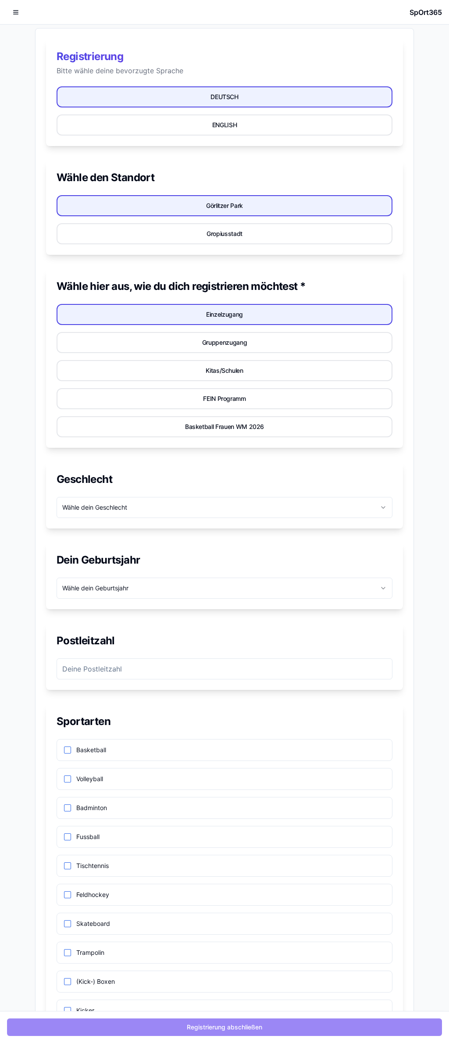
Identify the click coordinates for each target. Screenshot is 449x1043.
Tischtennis (92, 866)
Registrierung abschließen (224, 1027)
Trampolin (90, 953)
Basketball (91, 750)
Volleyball (89, 779)
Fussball (88, 837)
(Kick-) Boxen (95, 982)
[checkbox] (67, 750)
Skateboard (93, 924)
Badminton (91, 808)
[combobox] (224, 507)
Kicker (85, 1010)
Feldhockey (92, 895)
